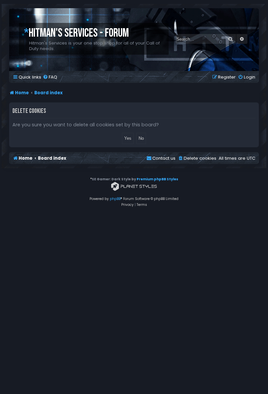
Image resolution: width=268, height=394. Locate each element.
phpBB (115, 198)
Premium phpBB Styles (157, 179)
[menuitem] (50, 77)
